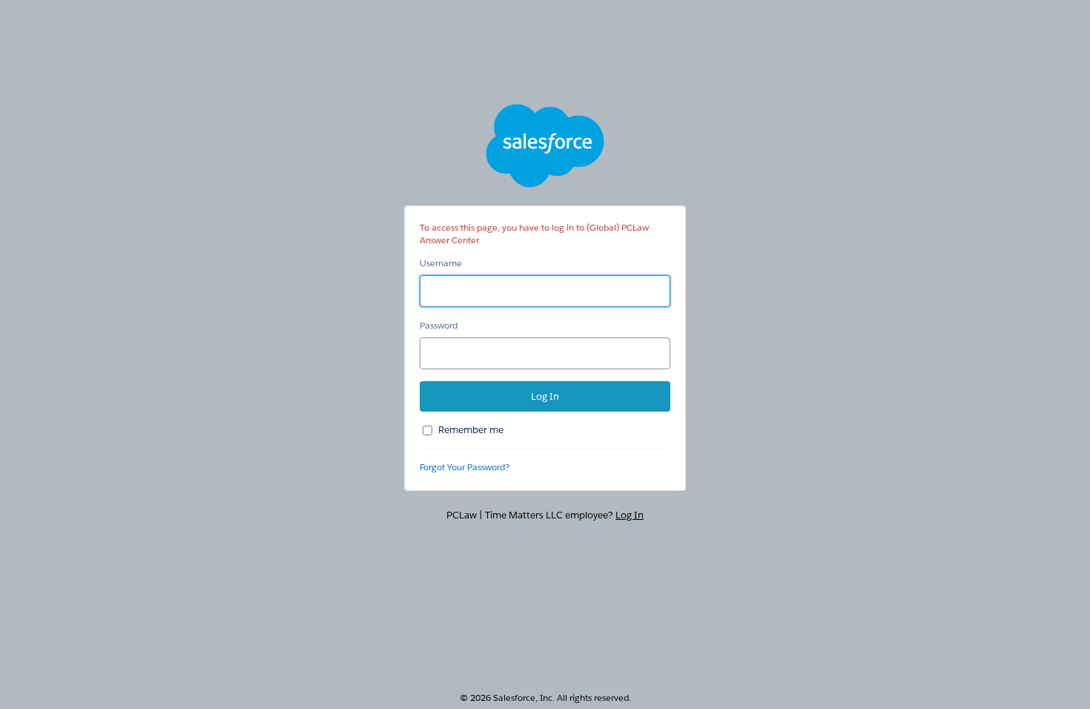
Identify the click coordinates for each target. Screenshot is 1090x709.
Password (439, 325)
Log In (629, 515)
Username (441, 263)
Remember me (470, 429)
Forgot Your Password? (464, 467)
